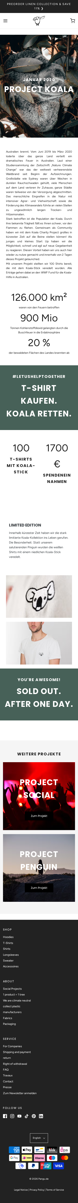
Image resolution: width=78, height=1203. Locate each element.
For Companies (12, 1046)
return (7, 1058)
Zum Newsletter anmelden (20, 1093)
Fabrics (7, 1018)
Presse (7, 1087)
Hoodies (8, 937)
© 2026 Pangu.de (39, 1178)
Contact (8, 1081)
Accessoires (11, 966)
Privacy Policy (37, 1189)
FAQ (6, 1069)
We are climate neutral (17, 1000)
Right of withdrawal (15, 1064)
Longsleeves (11, 955)
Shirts (6, 949)
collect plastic (11, 1006)
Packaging (9, 1024)
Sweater (8, 960)
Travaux (8, 1075)
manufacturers (12, 1012)
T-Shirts (8, 943)
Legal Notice (21, 1189)
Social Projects (12, 988)
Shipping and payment (17, 1052)
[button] (39, 1138)
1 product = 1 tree (14, 994)
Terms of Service (55, 1189)
